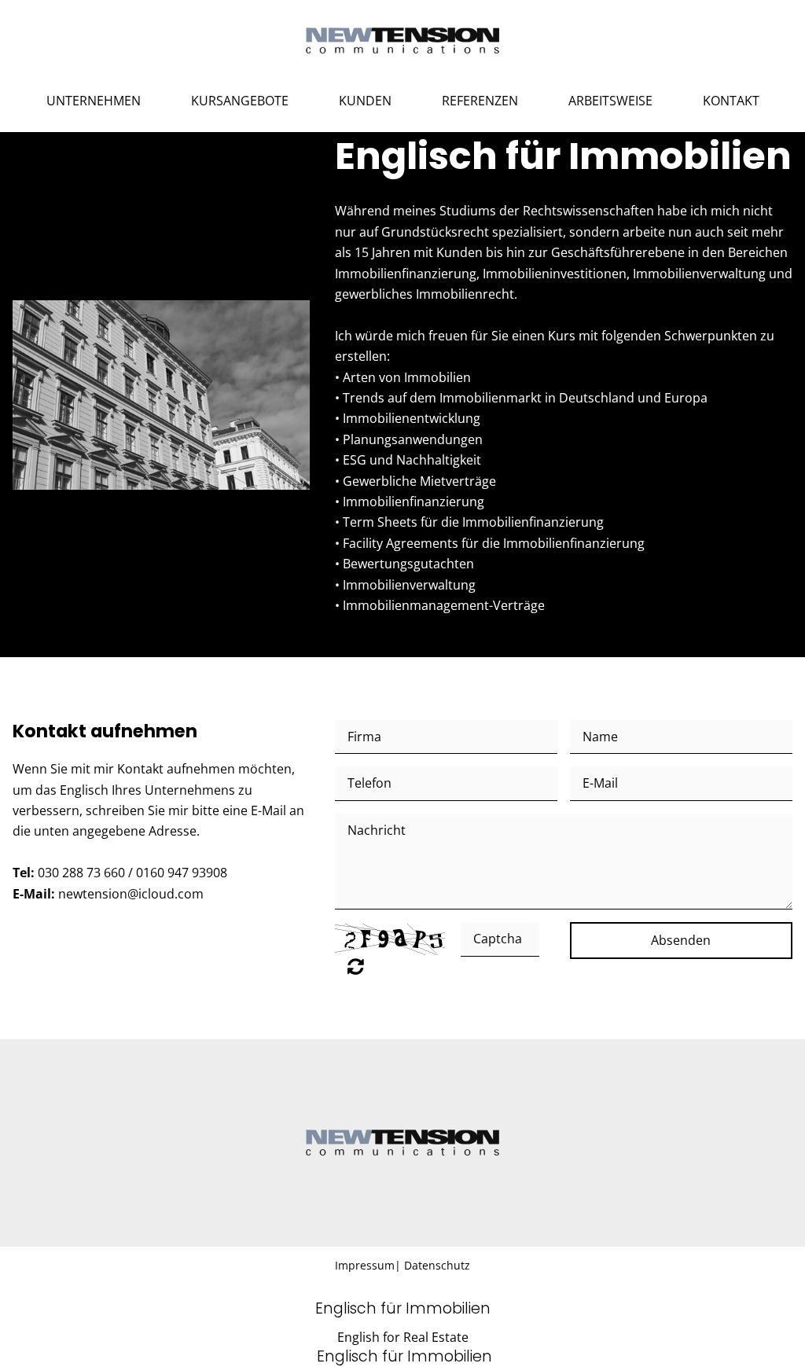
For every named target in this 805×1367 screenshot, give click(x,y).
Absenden (681, 940)
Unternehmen (93, 100)
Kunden (365, 100)
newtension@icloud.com (131, 893)
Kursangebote (240, 100)
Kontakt (731, 100)
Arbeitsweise (610, 100)
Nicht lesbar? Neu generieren (355, 966)
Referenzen (480, 100)
